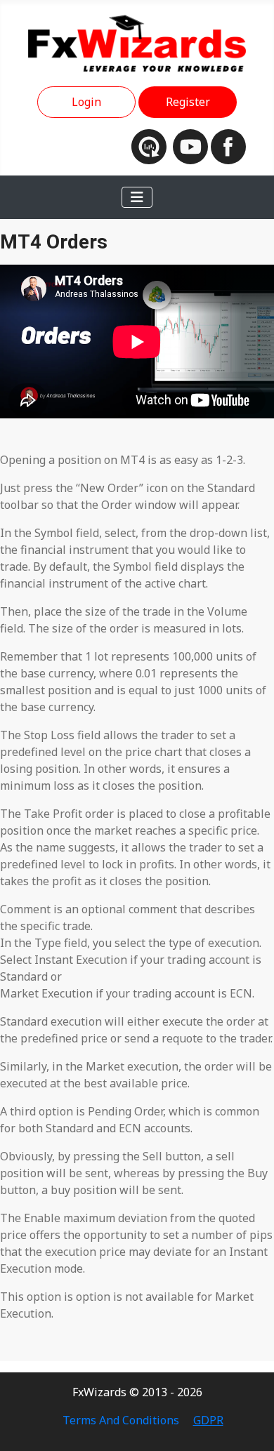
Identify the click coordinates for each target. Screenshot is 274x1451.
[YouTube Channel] (192, 145)
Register (188, 102)
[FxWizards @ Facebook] (228, 145)
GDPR (208, 1420)
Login (86, 102)
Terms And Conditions (121, 1420)
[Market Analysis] (152, 145)
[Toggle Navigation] (137, 197)
